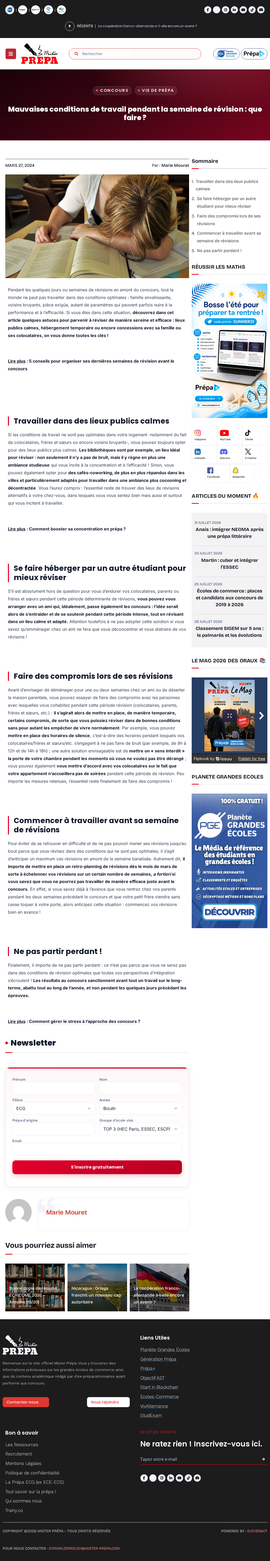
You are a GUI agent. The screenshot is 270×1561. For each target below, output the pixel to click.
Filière (17, 1100)
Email (16, 1141)
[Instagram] (225, 10)
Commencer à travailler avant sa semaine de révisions (229, 237)
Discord (225, 458)
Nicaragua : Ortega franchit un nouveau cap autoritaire (96, 1295)
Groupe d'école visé (116, 1120)
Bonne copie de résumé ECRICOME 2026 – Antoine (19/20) (33, 1295)
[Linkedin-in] (234, 10)
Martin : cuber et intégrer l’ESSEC (229, 563)
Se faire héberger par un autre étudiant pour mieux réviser (226, 202)
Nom (103, 1079)
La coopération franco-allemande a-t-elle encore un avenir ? (159, 1295)
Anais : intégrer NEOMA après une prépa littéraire (230, 532)
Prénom (19, 1079)
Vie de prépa (158, 90)
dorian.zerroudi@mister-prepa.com (84, 1548)
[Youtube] (243, 10)
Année (104, 1100)
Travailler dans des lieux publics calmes (227, 185)
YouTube (225, 439)
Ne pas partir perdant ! (219, 250)
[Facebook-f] (208, 10)
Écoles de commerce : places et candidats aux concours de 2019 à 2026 (229, 598)
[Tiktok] (252, 10)
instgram (200, 439)
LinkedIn (200, 458)
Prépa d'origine (25, 1120)
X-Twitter (251, 458)
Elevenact (257, 1531)
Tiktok (249, 439)
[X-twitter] (216, 10)
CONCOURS (114, 90)
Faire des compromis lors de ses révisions (229, 219)
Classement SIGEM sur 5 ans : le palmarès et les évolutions (229, 631)
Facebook (213, 476)
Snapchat (239, 476)
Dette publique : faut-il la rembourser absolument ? (139, 26)
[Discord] (261, 10)
